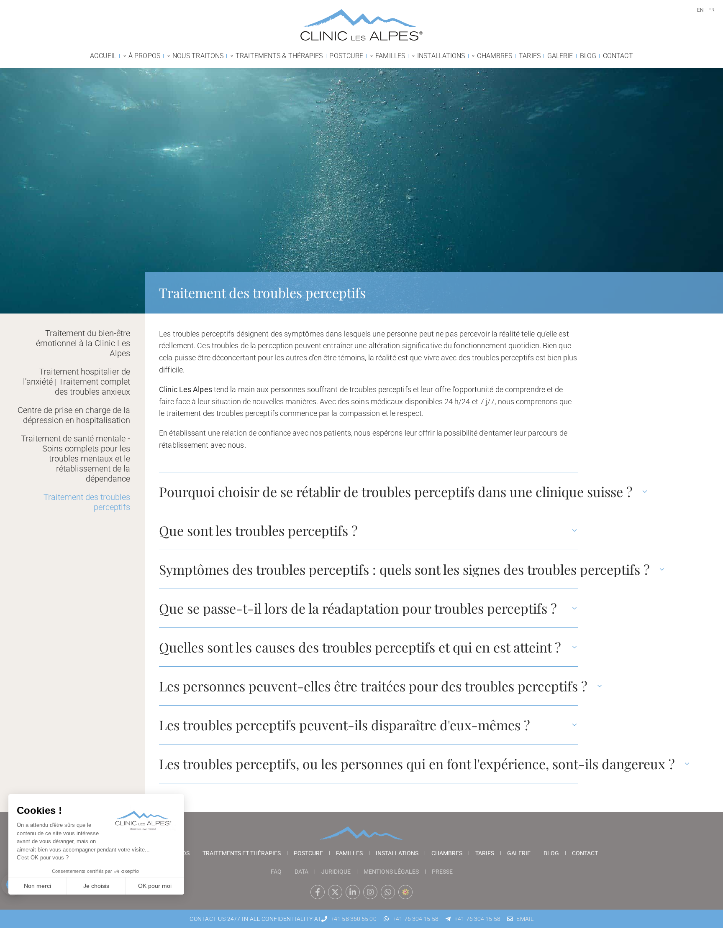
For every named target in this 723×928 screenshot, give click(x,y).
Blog (551, 853)
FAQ (276, 871)
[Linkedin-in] (353, 892)
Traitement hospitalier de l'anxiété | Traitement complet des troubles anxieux (76, 382)
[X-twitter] (335, 892)
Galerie (519, 853)
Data (301, 871)
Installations (397, 853)
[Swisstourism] (405, 892)
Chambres (446, 853)
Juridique (336, 871)
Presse (442, 871)
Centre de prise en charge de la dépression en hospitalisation (74, 415)
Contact (585, 853)
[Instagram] (370, 892)
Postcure (308, 853)
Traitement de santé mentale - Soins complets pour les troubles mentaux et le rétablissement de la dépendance (75, 458)
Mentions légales (391, 871)
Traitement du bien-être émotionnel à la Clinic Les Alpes (83, 343)
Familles (349, 853)
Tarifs (484, 853)
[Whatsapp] (388, 892)
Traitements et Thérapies (242, 853)
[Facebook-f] (317, 892)
